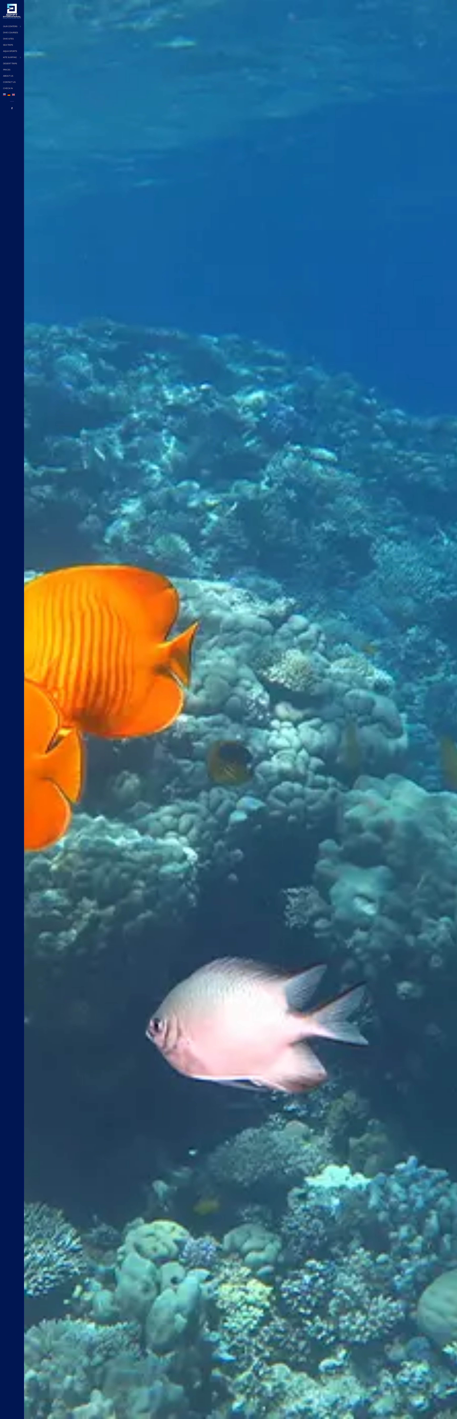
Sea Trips (8, 45)
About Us (8, 76)
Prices (6, 70)
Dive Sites (8, 39)
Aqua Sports (10, 51)
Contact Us (9, 82)
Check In (8, 88)
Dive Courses (10, 32)
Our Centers (10, 26)
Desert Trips (10, 63)
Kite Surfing (10, 57)
